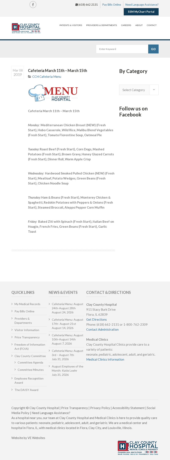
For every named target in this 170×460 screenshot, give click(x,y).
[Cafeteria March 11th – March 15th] (71, 93)
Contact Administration (102, 329)
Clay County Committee (30, 356)
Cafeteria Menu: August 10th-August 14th (67, 337)
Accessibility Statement (128, 408)
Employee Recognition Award (29, 380)
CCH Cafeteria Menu (46, 76)
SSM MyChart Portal (141, 11)
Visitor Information (27, 330)
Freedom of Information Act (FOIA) (30, 346)
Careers (126, 25)
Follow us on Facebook (133, 111)
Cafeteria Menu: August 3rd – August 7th (67, 353)
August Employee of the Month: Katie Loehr (67, 368)
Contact (152, 25)
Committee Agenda (30, 362)
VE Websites (36, 438)
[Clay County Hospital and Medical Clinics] (26, 28)
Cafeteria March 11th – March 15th (57, 70)
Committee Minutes (31, 369)
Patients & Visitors (71, 25)
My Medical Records (27, 304)
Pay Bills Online (111, 4)
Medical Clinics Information (105, 359)
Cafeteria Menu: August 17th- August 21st (67, 321)
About (139, 25)
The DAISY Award (26, 390)
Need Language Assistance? (142, 4)
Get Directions (96, 319)
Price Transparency (27, 337)
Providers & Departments (101, 25)
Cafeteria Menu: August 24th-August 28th (67, 306)
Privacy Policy (100, 408)
